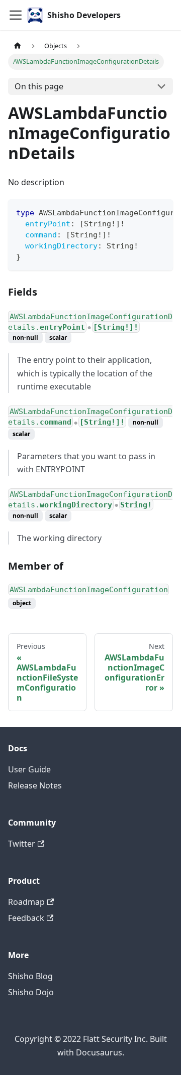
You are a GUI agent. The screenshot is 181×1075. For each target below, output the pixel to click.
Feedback (26, 917)
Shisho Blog (30, 976)
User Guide (29, 769)
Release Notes (35, 785)
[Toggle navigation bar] (15, 15)
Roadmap (26, 901)
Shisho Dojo (31, 992)
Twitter (21, 843)
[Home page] (17, 46)
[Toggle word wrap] (142, 211)
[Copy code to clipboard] (160, 211)
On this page (39, 86)
